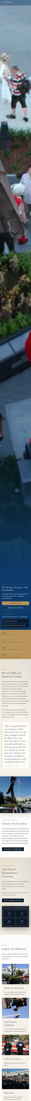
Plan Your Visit (15, 603)
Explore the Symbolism (13, 849)
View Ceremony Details (13, 900)
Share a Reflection (15, 607)
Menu (27, 2)
